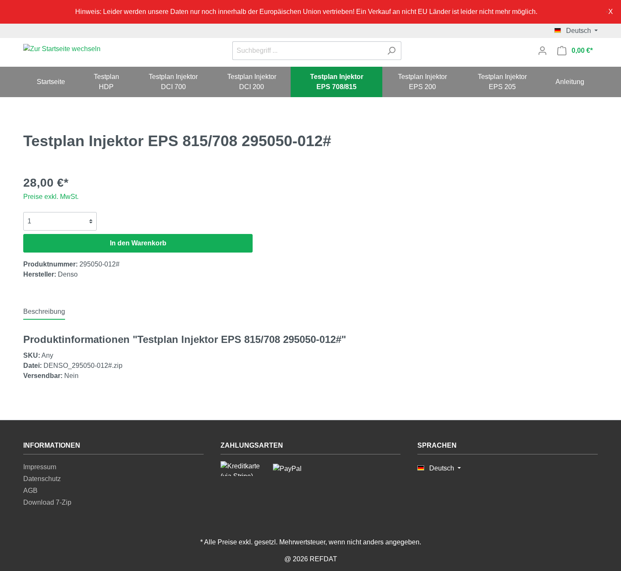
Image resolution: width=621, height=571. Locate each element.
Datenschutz (42, 478)
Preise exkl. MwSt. (51, 196)
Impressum (39, 466)
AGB (30, 490)
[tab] (44, 311)
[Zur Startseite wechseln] (62, 49)
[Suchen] (391, 50)
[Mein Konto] (542, 51)
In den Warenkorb (138, 243)
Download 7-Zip (47, 502)
